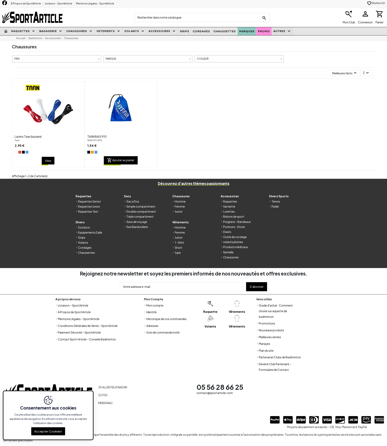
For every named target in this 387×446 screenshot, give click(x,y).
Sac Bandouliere (137, 227)
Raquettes (230, 201)
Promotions (267, 323)
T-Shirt (179, 242)
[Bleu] (27, 152)
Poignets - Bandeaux (237, 222)
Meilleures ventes (270, 337)
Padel (275, 206)
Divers (227, 232)
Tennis (276, 201)
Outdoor (84, 227)
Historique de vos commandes (166, 319)
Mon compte (154, 305)
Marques (264, 343)
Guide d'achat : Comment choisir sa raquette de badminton (276, 311)
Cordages (85, 247)
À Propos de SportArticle (26, 3)
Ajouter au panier (120, 160)
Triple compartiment (140, 216)
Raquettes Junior (89, 206)
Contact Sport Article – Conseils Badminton (87, 339)
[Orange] (92, 152)
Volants (83, 242)
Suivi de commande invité (163, 332)
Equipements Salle (90, 232)
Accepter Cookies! (48, 431)
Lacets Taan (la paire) (28, 136)
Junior (179, 211)
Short (178, 247)
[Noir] (23, 152)
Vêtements (237, 311)
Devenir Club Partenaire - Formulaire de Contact (275, 366)
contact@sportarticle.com (215, 393)
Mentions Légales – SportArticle (95, 3)
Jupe (178, 252)
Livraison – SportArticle (59, 3)
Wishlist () (376, 3)
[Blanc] (16, 152)
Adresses (152, 325)
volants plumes (233, 242)
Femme (180, 206)
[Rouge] (19, 152)
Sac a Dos (132, 201)
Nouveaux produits (271, 330)
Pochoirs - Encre (234, 227)
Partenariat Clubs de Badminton (280, 357)
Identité (151, 312)
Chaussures (231, 257)
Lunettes (229, 211)
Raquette (210, 311)
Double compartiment (141, 211)
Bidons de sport (233, 216)
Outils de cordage (235, 237)
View (48, 160)
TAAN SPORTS (94, 140)
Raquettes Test (88, 211)
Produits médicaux (235, 247)
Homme (180, 201)
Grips (81, 237)
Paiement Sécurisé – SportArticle (79, 332)
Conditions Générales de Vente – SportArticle (88, 325)
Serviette (229, 206)
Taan (17, 140)
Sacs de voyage (136, 222)
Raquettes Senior (89, 201)
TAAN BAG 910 (97, 136)
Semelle (228, 252)
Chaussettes (86, 252)
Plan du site (266, 350)
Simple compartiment (140, 206)
